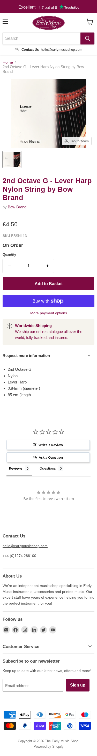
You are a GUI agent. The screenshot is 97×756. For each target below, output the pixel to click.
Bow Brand (17, 207)
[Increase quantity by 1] (47, 266)
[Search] (87, 38)
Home (8, 62)
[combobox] (41, 38)
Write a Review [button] (51, 445)
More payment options (48, 313)
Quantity (9, 255)
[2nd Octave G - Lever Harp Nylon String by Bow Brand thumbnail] (12, 159)
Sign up (77, 685)
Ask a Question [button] (51, 457)
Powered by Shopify (49, 746)
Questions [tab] (48, 468)
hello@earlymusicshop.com (25, 546)
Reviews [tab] (16, 468)
